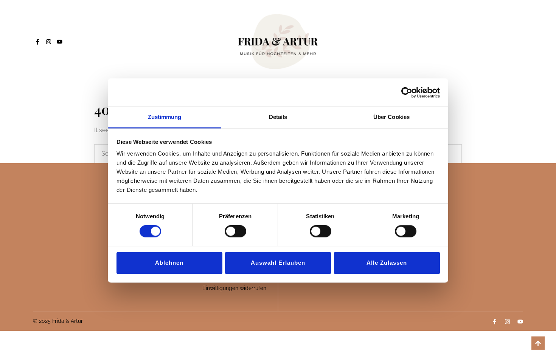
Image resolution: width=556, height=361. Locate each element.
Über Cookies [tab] (391, 117)
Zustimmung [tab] (165, 117)
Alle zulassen (387, 262)
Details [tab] (278, 117)
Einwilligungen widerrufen (234, 288)
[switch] (235, 231)
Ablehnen (169, 262)
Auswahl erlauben (278, 262)
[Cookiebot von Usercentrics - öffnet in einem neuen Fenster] (407, 92)
